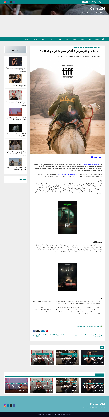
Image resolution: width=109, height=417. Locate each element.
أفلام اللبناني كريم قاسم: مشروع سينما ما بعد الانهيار (42, 359)
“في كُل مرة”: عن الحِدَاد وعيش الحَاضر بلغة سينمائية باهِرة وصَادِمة (17, 387)
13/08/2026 (22, 390)
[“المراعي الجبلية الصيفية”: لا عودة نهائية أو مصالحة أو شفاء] (15, 61)
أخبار (90, 39)
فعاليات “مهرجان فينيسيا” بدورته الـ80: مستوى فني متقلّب (50, 335)
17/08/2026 (47, 390)
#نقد (66, 56)
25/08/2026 (98, 390)
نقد (74, 47)
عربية (81, 47)
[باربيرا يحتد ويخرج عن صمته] (15, 78)
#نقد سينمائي (61, 56)
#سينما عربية (71, 56)
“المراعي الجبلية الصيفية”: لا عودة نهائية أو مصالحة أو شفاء (93, 360)
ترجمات (59, 39)
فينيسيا (62, 354)
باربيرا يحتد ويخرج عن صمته (69, 359)
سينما (74, 39)
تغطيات (82, 39)
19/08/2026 (73, 390)
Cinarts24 (97, 8)
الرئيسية (97, 39)
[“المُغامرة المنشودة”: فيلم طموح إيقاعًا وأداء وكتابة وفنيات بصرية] (15, 162)
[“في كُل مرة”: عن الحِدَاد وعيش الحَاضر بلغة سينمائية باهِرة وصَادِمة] (15, 112)
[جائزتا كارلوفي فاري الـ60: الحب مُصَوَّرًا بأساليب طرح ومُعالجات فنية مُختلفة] (15, 145)
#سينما (77, 56)
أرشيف (43, 39)
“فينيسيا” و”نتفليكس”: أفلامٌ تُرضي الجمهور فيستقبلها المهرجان (84, 335)
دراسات (88, 47)
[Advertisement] (54, 26)
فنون (67, 39)
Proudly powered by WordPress (45, 414)
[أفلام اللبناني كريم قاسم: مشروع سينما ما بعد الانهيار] (15, 95)
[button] (4, 39)
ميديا (51, 39)
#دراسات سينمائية (84, 56)
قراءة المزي (23, 179)
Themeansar (68, 414)
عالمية (84, 47)
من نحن (35, 39)
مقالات (78, 47)
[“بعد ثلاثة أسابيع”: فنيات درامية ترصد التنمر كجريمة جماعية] (15, 128)
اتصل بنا (26, 39)
